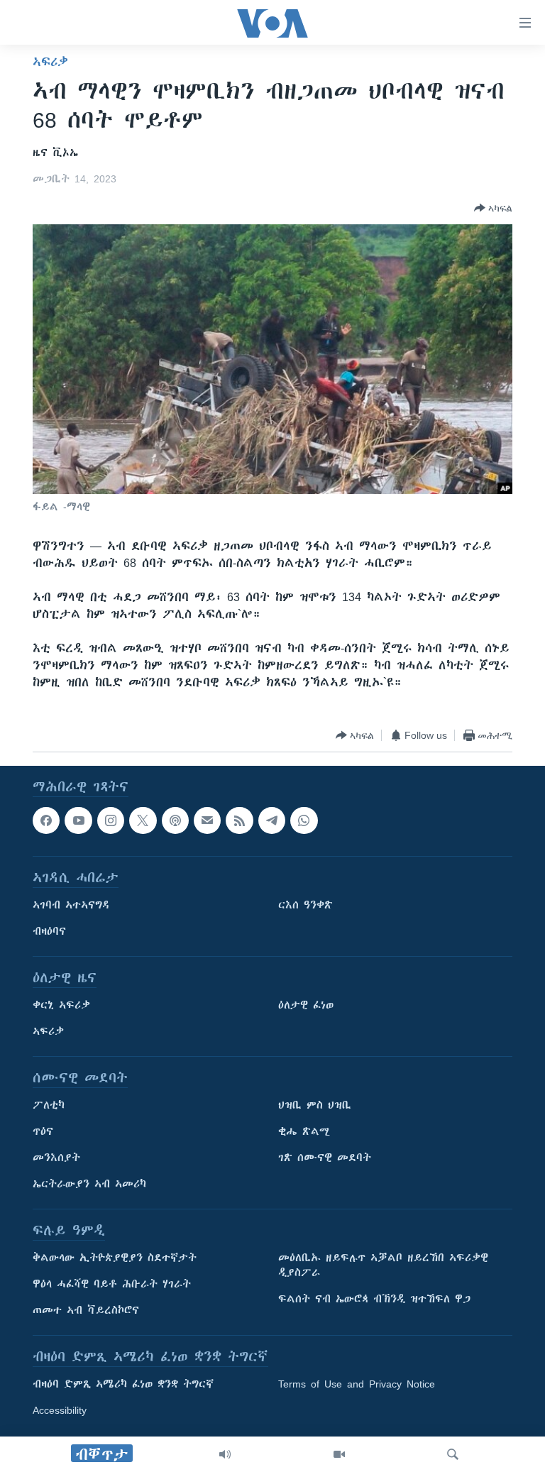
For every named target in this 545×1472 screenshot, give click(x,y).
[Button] (493, 207)
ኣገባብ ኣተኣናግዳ (71, 905)
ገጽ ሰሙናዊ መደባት (324, 1158)
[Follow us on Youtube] (78, 820)
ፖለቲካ (49, 1105)
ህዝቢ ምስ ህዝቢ (314, 1105)
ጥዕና (43, 1132)
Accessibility (60, 1411)
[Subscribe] (207, 820)
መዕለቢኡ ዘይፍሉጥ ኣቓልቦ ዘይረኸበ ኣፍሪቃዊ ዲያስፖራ (383, 1266)
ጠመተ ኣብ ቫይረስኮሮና (86, 1311)
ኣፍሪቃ (50, 62)
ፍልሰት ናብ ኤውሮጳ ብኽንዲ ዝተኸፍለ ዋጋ (374, 1299)
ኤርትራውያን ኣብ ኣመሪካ (89, 1184)
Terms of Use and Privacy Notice (356, 1384)
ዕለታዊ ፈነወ (306, 1005)
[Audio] (225, 1454)
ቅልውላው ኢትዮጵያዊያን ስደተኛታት (115, 1258)
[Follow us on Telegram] (271, 820)
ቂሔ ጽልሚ (304, 1132)
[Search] (452, 1454)
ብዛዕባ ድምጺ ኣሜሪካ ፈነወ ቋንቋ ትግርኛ (123, 1384)
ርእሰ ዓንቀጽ (305, 905)
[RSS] (239, 820)
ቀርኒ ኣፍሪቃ (61, 1005)
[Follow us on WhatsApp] (303, 820)
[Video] (339, 1454)
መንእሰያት (56, 1158)
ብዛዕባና (49, 932)
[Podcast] (175, 820)
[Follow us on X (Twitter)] (142, 820)
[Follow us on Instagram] (110, 820)
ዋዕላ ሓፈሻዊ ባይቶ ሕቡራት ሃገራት (112, 1284)
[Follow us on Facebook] (46, 820)
